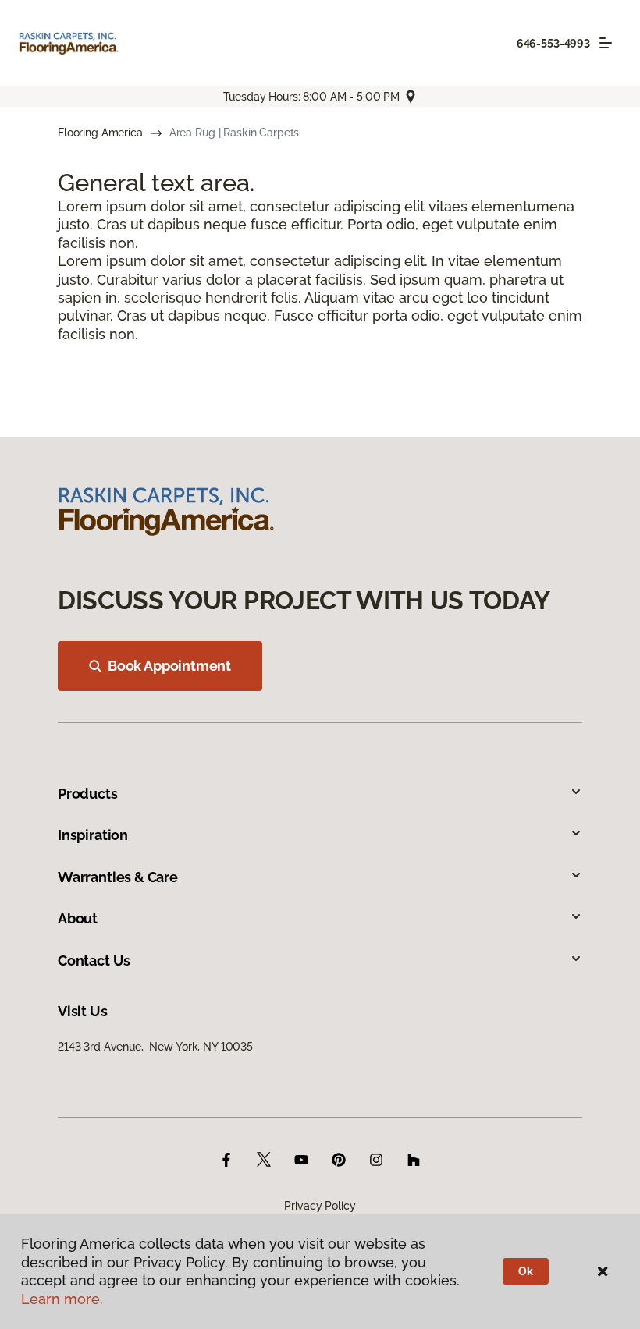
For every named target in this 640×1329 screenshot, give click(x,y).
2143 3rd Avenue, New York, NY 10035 (155, 1046)
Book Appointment (169, 665)
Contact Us (94, 960)
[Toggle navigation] (605, 42)
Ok (525, 1271)
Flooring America (100, 132)
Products (88, 793)
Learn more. (62, 1299)
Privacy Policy (319, 1206)
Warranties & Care (118, 877)
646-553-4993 (553, 43)
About (78, 918)
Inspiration (93, 835)
